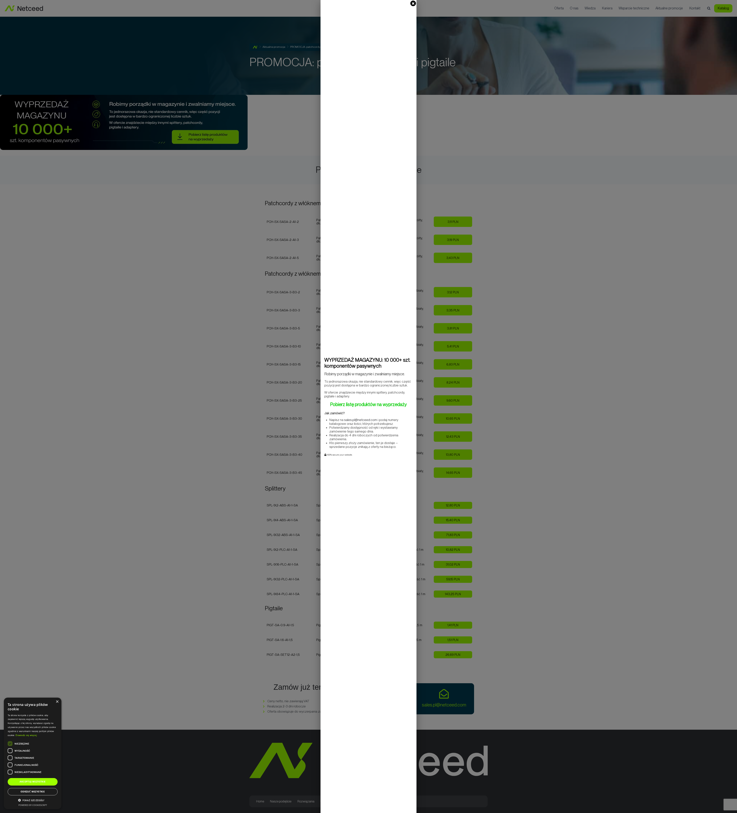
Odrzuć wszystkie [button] (33, 791)
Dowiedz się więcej (26, 735)
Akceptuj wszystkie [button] (32, 781)
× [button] (57, 701)
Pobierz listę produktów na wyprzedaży (368, 404)
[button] (33, 800)
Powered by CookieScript (32, 805)
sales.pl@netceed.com (360, 420)
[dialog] (32, 753)
